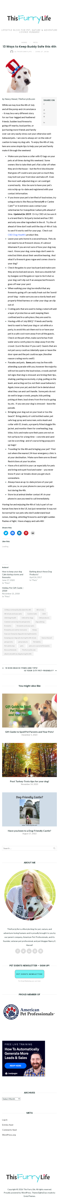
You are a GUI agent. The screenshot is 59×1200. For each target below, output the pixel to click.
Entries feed (7, 1125)
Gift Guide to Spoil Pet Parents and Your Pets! (29, 731)
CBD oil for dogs (27, 618)
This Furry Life (29, 1189)
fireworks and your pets (25, 626)
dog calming (40, 622)
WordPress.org (9, 1135)
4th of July (40, 610)
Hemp (34, 630)
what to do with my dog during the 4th (18, 654)
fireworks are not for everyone (15, 630)
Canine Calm (32, 614)
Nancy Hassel (47, 638)
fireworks (7, 626)
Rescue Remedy (34, 201)
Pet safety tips (9, 646)
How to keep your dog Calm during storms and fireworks (12, 574)
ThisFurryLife (23, 51)
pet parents (8, 642)
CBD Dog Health (10, 618)
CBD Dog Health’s (17, 234)
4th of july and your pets (13, 614)
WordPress (26, 1193)
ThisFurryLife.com (29, 650)
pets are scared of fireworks (39, 646)
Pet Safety (37, 642)
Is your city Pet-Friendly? (39, 670)
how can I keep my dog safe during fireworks (20, 634)
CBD (44, 614)
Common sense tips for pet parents (17, 622)
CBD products (44, 618)
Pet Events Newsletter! (29, 974)
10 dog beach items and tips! (21, 668)
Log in (4, 1120)
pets (21, 646)
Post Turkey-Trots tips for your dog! (29, 781)
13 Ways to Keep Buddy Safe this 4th (17, 610)
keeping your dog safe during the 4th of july (20, 638)
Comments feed (9, 1130)
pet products (23, 642)
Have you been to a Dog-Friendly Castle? (29, 830)
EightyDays (43, 1193)
